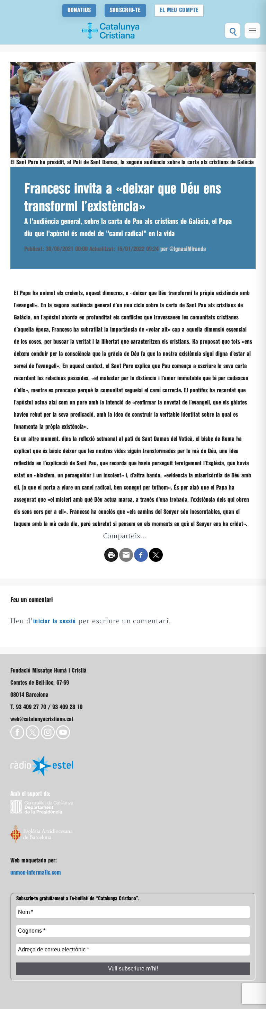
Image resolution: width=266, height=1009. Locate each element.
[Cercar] (232, 31)
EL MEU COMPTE (179, 10)
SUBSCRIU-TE (125, 10)
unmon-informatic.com (35, 872)
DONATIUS (79, 10)
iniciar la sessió (54, 621)
